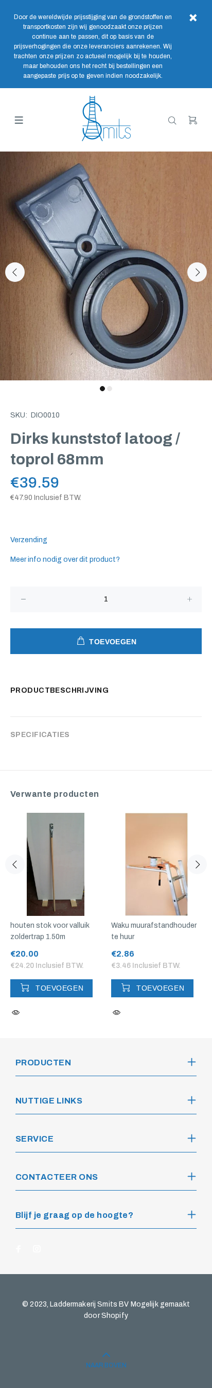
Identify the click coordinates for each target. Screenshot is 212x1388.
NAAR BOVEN (106, 1365)
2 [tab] (109, 388)
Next (197, 272)
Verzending (28, 540)
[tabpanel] (106, 266)
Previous (15, 272)
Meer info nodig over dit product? (65, 559)
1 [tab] (102, 388)
